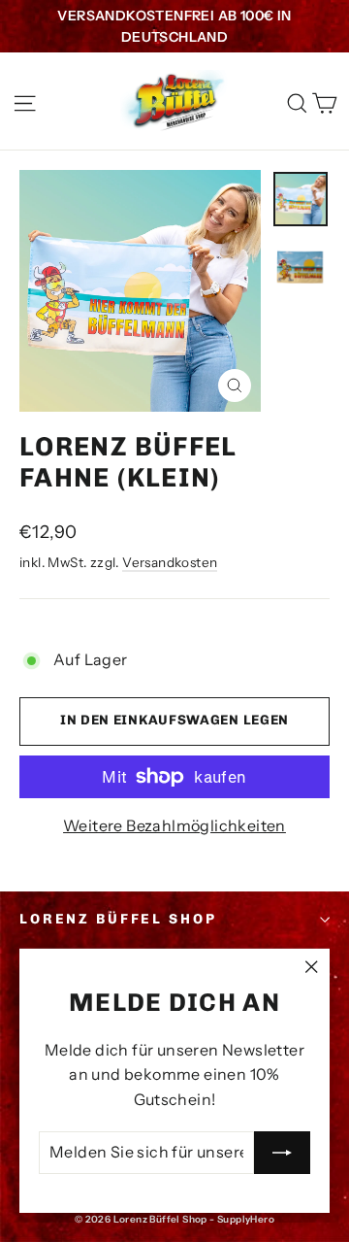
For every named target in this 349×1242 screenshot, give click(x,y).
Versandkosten (169, 562)
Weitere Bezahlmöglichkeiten (174, 825)
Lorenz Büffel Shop (117, 919)
